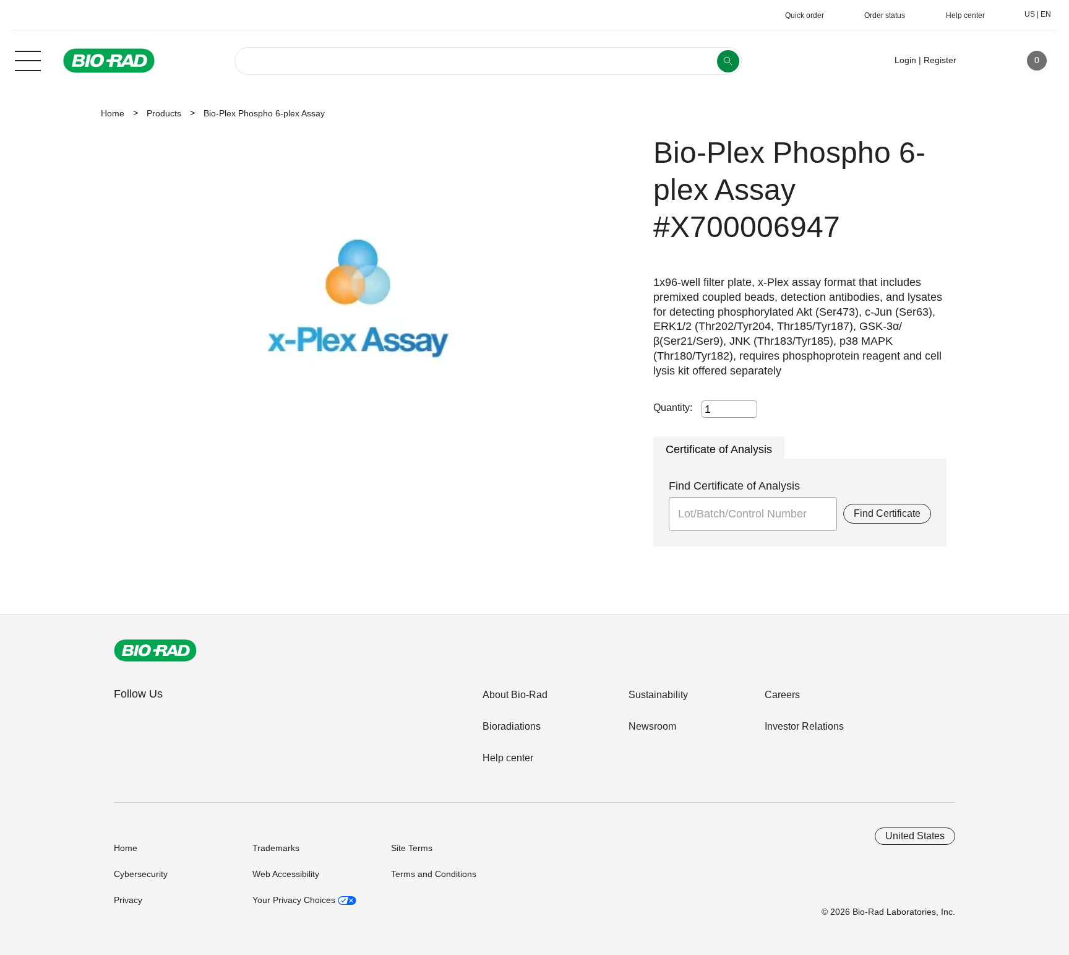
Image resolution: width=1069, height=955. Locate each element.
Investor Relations (804, 726)
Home (112, 113)
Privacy (128, 900)
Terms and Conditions (433, 874)
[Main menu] (27, 59)
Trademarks (275, 848)
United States (915, 836)
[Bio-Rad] (155, 650)
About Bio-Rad (515, 694)
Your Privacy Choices (295, 900)
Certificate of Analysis (719, 449)
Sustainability (658, 694)
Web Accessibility (285, 874)
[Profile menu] (983, 60)
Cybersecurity (141, 874)
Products (164, 113)
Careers (782, 694)
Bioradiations (512, 726)
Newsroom (652, 726)
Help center (508, 758)
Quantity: (672, 407)
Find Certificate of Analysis (734, 486)
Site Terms (411, 848)
